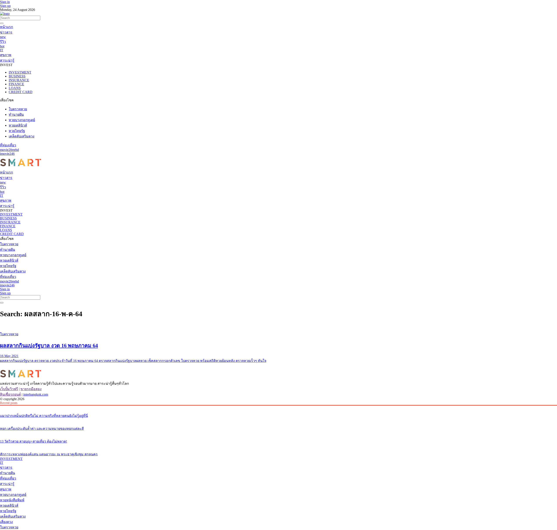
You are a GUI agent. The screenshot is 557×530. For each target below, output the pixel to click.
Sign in (5, 2)
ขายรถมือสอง (31, 389)
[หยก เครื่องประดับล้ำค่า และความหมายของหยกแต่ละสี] (278, 420)
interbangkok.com (35, 394)
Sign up (5, 6)
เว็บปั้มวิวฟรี (9, 389)
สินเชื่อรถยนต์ (10, 394)
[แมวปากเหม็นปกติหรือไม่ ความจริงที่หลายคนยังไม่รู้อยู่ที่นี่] (278, 408)
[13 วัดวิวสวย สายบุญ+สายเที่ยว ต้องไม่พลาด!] (278, 433)
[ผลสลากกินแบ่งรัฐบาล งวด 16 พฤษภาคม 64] (278, 326)
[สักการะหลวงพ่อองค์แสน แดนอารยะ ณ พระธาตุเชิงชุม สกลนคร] (278, 446)
